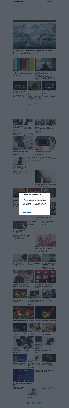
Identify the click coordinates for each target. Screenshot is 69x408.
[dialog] (34, 204)
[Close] (48, 194)
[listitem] (34, 210)
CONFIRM (26, 212)
